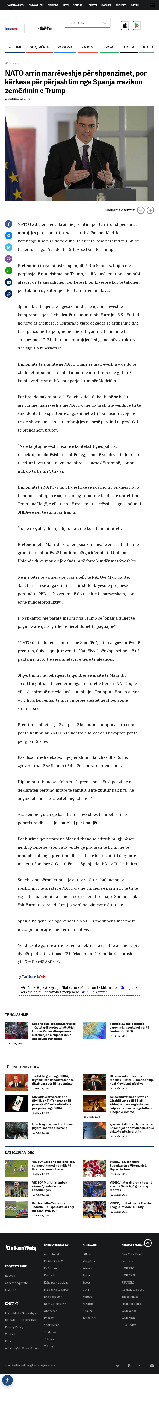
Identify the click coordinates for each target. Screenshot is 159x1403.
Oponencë (50, 1311)
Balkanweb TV (15, 5)
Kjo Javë (49, 1275)
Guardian (127, 1261)
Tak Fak (49, 1339)
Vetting (49, 1346)
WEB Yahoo (129, 1311)
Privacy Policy (14, 1327)
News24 (29, 14)
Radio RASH (13, 1290)
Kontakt (43, 14)
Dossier (106, 5)
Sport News (51, 1325)
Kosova (65, 47)
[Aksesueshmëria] (7, 1380)
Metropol (89, 1304)
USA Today (129, 1325)
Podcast (49, 1318)
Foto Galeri (36, 5)
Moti (66, 5)
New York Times (132, 1254)
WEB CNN (128, 1275)
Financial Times (132, 1304)
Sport (109, 47)
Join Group (122, 987)
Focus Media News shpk (20, 1313)
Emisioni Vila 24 (54, 1261)
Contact (10, 1334)
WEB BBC (128, 1268)
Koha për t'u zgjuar (56, 1282)
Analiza (88, 1311)
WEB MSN (128, 1318)
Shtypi (93, 5)
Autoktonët (51, 1254)
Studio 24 (50, 1332)
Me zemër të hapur (56, 1289)
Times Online (130, 1296)
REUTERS (128, 1282)
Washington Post (133, 1289)
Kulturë (87, 1296)
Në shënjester (53, 1296)
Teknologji (89, 1318)
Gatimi (135, 5)
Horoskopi (13, 14)
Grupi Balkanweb (94, 992)
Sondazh (78, 5)
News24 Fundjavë (55, 1304)
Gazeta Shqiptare (16, 1283)
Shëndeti (121, 5)
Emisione (53, 5)
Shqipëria (39, 47)
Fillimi (15, 47)
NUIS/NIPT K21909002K (20, 1320)
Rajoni (87, 47)
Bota (129, 47)
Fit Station (51, 1268)
